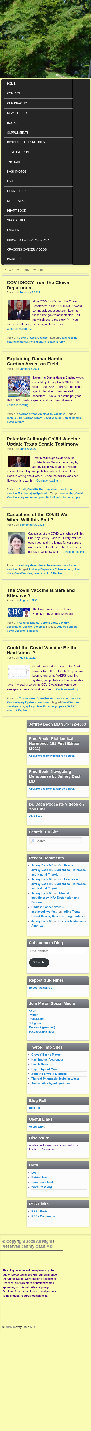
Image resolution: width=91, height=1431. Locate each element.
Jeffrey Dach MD (42, 865)
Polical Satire (37, 341)
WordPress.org (41, 1187)
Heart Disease (18, 191)
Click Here (35, 816)
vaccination (45, 414)
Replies (57, 573)
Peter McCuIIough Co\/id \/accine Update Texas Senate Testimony (43, 441)
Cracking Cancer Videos (27, 249)
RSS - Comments (43, 1216)
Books (12, 123)
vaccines (59, 414)
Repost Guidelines (40, 987)
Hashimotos (17, 171)
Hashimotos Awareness (47, 1059)
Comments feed (42, 1182)
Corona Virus (49, 622)
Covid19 (42, 337)
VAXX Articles (18, 220)
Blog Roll (34, 1107)
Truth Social (36, 1019)
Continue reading (19, 328)
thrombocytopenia (54, 706)
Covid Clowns (27, 337)
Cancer (13, 230)
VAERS (71, 706)
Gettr (32, 1010)
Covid (22, 489)
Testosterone (19, 152)
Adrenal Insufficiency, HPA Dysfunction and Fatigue (55, 898)
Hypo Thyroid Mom (44, 1069)
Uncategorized (48, 489)
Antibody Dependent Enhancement (50, 569)
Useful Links (37, 1126)
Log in (35, 1172)
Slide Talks (16, 201)
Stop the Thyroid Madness (49, 1073)
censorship (67, 493)
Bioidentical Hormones (26, 142)
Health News (39, 1064)
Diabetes (14, 259)
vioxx (10, 710)
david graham (15, 706)
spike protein (33, 706)
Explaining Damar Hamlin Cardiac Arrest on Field (35, 361)
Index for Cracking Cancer (29, 239)
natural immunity (17, 341)
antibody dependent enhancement (40, 565)
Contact (14, 93)
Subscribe (39, 962)
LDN (10, 181)
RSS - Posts (39, 1211)
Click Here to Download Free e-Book (52, 755)
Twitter (33, 1015)
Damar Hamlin (72, 418)
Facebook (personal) (42, 1027)
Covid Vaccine (68, 337)
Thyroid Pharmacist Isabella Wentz (55, 1078)
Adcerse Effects (29, 622)
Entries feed (39, 1177)
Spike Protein (45, 698)
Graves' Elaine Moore (46, 1054)
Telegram (35, 1023)
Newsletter (17, 113)
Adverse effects (67, 626)
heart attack (41, 573)
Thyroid (13, 161)
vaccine (12, 493)
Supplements (18, 132)
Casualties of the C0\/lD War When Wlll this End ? (38, 517)
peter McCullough (50, 497)
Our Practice (18, 103)
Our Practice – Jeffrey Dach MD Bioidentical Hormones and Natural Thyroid (58, 870)
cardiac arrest (28, 414)
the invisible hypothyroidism (51, 1083)
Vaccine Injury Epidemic (33, 493)
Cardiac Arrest (32, 418)
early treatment (28, 497)
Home (11, 83)
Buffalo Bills (14, 418)
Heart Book (16, 210)
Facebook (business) (42, 1031)
